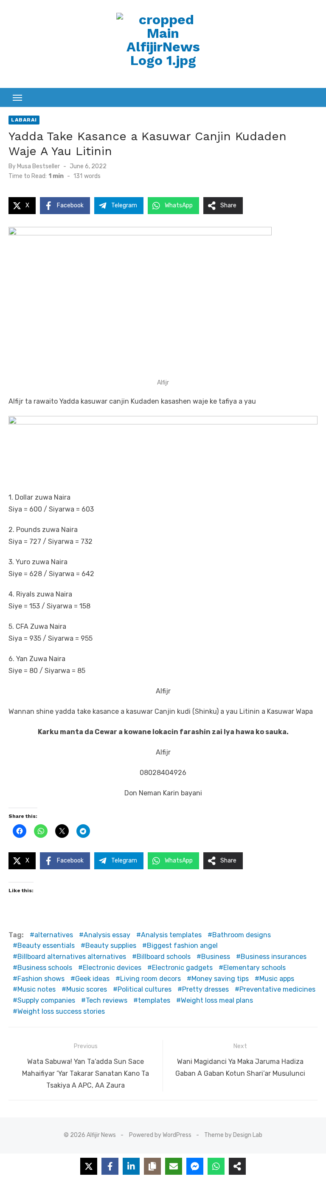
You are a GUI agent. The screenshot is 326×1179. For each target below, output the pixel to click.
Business (215, 957)
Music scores (86, 989)
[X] (88, 1166)
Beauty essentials (46, 946)
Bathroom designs (241, 935)
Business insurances (273, 957)
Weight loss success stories (61, 1011)
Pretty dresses (205, 989)
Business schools (44, 968)
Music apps (276, 979)
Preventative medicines (277, 989)
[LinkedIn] (131, 1166)
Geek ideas (92, 979)
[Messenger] (194, 1166)
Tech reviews (106, 1000)
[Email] (173, 1166)
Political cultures (144, 989)
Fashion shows (41, 979)
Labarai (24, 120)
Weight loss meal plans (217, 1000)
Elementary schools (254, 968)
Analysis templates (171, 935)
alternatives (53, 935)
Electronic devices (112, 968)
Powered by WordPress (160, 1135)
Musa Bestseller (38, 166)
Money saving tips (220, 979)
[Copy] (152, 1166)
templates (154, 1000)
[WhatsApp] (216, 1166)
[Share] (237, 1166)
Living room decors (150, 979)
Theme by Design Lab (233, 1135)
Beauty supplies (110, 946)
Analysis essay (107, 935)
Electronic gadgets (182, 968)
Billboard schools (164, 957)
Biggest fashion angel (182, 946)
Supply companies (46, 1000)
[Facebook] (109, 1166)
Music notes (36, 989)
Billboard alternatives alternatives (71, 957)
